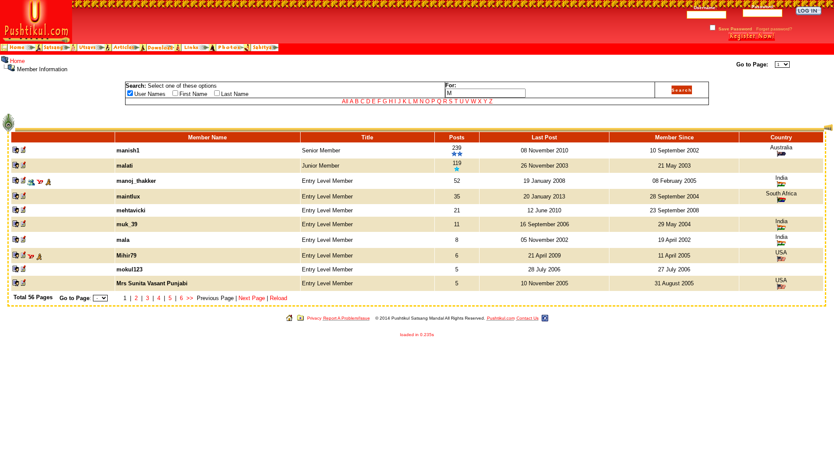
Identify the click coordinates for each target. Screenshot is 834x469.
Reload (278, 298)
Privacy (314, 318)
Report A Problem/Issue (346, 318)
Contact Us (527, 318)
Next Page (251, 298)
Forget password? (774, 28)
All (345, 101)
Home (17, 61)
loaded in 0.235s (417, 334)
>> (189, 298)
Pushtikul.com (501, 318)
